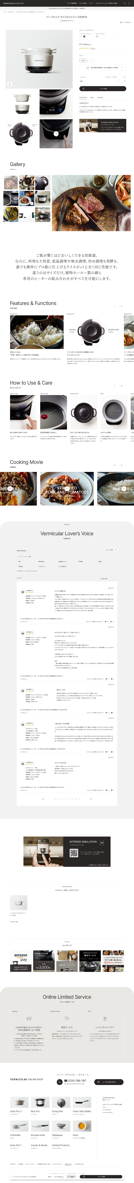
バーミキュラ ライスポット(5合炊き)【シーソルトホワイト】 (51, 749)
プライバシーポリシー (30, 1164)
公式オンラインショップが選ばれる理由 (106, 3)
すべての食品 (83, 3)
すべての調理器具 (72, 3)
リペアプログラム (106, 1110)
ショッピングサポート (57, 1164)
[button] (25, 621)
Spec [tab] (92, 97)
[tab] (111, 550)
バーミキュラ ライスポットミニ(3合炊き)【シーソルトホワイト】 (52, 710)
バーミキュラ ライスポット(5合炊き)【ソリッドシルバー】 (51, 787)
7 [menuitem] (73, 799)
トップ (4, 12)
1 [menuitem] (54, 799)
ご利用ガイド (13, 1164)
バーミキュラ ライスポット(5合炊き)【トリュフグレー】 (50, 618)
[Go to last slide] (114, 465)
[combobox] (26, 561)
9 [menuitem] (79, 799)
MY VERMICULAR (79, 1164)
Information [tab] (83, 97)
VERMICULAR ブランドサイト (68, 1164)
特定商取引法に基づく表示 (43, 1164)
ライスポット (11, 12)
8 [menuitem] (76, 799)
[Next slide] (121, 306)
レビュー (91, 3)
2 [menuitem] (57, 799)
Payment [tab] (100, 97)
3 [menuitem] (60, 799)
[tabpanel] (102, 106)
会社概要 (20, 1164)
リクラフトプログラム (107, 1112)
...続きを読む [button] (90, 610)
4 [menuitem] (63, 799)
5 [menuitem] (66, 799)
